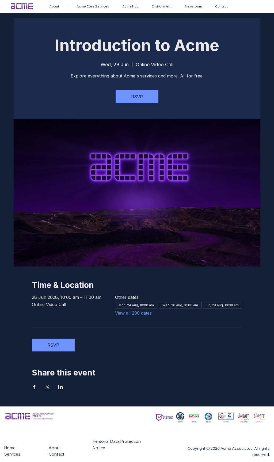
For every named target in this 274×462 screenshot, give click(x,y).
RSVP (137, 96)
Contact (56, 454)
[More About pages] (67, 6)
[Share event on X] (47, 387)
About (55, 447)
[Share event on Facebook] (34, 387)
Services (12, 454)
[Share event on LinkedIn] (60, 387)
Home (10, 447)
